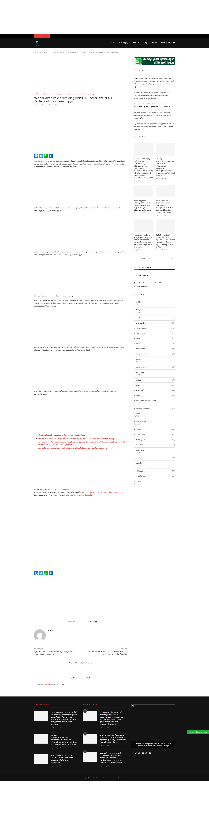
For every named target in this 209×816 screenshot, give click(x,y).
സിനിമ (138, 481)
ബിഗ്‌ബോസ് (155, 434)
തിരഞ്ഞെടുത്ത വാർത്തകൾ (53, 94)
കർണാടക (135, 43)
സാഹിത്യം (155, 476)
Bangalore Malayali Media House (113, 778)
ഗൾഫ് (155, 380)
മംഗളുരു (155, 458)
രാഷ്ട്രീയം (139, 463)
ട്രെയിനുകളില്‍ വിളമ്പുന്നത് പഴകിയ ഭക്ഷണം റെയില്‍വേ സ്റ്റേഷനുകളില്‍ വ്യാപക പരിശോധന (142, 205)
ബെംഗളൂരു (123, 43)
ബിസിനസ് (155, 445)
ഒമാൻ (155, 338)
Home (113, 43)
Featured (139, 310)
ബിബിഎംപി (155, 440)
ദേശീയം (154, 43)
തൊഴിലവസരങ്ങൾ (155, 408)
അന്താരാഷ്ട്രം (166, 43)
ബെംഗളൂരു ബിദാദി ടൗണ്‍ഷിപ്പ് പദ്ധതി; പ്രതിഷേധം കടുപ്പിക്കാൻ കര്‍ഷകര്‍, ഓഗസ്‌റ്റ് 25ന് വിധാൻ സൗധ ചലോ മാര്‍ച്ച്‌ (153, 115)
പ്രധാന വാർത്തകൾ (74, 94)
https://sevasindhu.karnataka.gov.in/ (79, 495)
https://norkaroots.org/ (60, 489)
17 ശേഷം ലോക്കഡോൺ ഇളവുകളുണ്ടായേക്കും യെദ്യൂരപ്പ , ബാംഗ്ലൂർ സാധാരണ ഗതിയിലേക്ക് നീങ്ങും (76, 438)
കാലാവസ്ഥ (155, 349)
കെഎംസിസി (155, 354)
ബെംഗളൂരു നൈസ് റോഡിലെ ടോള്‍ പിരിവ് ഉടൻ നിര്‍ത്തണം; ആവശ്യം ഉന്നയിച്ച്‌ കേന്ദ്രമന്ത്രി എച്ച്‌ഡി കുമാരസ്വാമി (113, 738)
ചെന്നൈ (155, 385)
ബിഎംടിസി (155, 429)
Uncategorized (155, 323)
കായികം (155, 343)
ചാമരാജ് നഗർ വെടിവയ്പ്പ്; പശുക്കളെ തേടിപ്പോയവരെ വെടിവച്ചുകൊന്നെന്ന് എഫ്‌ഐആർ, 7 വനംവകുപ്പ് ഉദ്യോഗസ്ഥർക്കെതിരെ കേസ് (112, 757)
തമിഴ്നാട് (155, 395)
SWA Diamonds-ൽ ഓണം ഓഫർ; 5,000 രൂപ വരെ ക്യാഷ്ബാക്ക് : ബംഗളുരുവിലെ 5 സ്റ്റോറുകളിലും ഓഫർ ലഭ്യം (165, 241)
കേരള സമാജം (155, 367)
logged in (46, 684)
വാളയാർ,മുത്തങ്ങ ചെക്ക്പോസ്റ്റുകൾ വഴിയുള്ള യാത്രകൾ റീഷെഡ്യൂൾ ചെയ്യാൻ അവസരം (72, 448)
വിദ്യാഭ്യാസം (155, 471)
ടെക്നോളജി (155, 390)
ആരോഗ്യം (155, 333)
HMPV (155, 318)
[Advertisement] (104, 17)
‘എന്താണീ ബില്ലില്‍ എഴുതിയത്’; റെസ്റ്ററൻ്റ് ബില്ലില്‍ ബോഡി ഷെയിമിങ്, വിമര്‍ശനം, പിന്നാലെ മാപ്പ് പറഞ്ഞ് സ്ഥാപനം (154, 127)
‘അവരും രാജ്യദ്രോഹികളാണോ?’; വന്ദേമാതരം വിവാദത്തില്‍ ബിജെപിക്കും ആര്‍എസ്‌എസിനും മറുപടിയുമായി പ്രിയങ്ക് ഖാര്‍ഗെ (151, 95)
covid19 (45, 52)
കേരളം (145, 43)
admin (43, 105)
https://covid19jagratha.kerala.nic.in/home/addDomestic (102, 492)
